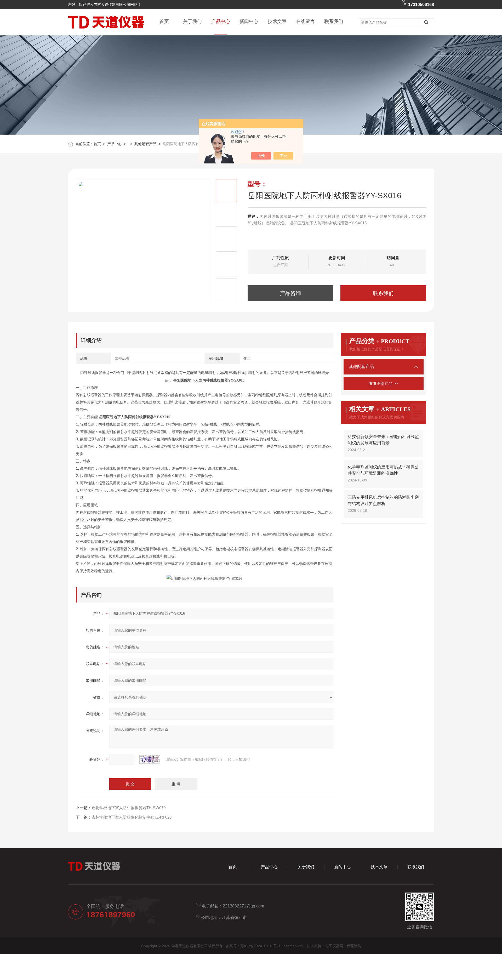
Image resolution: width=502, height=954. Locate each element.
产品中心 (220, 21)
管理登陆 (353, 946)
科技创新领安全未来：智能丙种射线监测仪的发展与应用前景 (383, 439)
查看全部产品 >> (383, 383)
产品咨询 (290, 293)
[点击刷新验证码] (149, 759)
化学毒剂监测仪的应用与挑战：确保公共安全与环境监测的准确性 (383, 470)
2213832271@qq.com (243, 906)
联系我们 (333, 21)
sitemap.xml (294, 946)
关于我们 (192, 21)
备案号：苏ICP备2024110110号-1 (253, 946)
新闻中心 (248, 21)
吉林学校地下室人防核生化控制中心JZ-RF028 (132, 817)
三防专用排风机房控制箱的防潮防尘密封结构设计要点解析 (383, 500)
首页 (164, 21)
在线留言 (305, 21)
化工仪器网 (334, 946)
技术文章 (277, 21)
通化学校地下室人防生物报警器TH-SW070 (129, 807)
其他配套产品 (145, 144)
